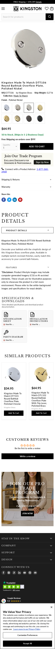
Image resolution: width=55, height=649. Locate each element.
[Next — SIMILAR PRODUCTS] (49, 377)
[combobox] (23, 16)
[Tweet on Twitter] (9, 200)
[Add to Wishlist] (51, 25)
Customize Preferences (27, 635)
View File (10, 324)
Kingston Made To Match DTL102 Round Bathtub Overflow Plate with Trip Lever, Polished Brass (40, 399)
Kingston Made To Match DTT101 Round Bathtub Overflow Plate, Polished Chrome (13, 398)
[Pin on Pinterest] (20, 200)
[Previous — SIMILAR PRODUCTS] (5, 377)
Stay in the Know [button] (15, 538)
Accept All (27, 643)
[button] (27, 230)
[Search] (50, 16)
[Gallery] (27, 49)
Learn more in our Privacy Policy (26, 629)
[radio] (6, 108)
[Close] (51, 607)
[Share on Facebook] (3, 200)
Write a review (27, 456)
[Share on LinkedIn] (14, 200)
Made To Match (20, 96)
